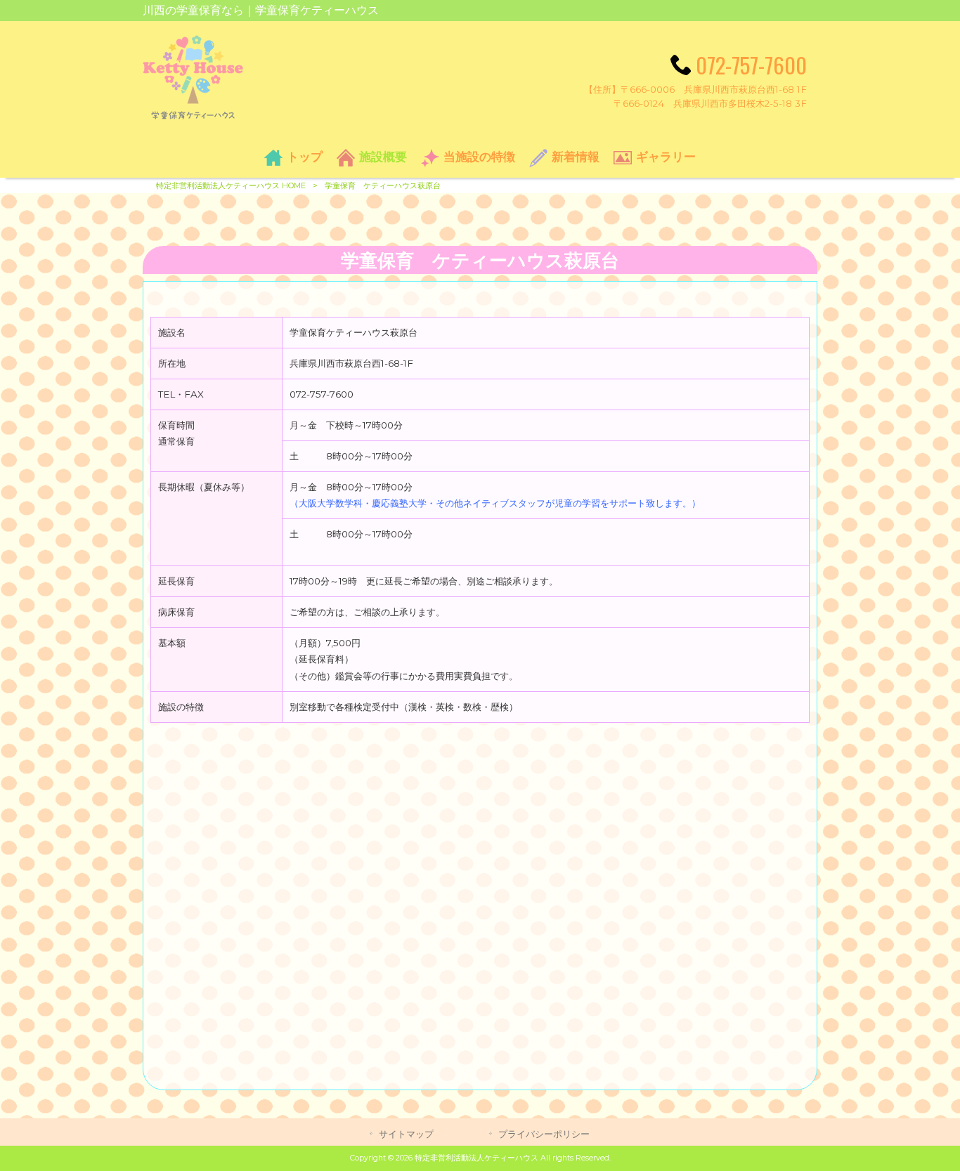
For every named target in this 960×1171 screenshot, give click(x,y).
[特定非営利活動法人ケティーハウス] (193, 116)
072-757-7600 (751, 64)
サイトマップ (406, 1133)
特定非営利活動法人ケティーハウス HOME (231, 185)
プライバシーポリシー (544, 1133)
